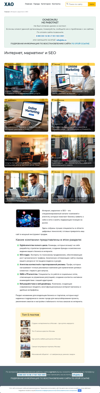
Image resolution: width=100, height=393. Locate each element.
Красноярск (11, 100)
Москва (57, 64)
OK (79, 390)
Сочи (9, 136)
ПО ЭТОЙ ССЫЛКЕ (80, 43)
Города (36, 4)
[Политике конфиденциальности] (46, 390)
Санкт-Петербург (13, 64)
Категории (46, 4)
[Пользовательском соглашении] (67, 390)
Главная (28, 4)
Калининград (59, 100)
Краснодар (58, 136)
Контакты (56, 4)
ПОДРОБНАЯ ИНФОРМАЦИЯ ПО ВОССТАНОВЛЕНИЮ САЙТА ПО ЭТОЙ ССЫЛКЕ (50, 378)
